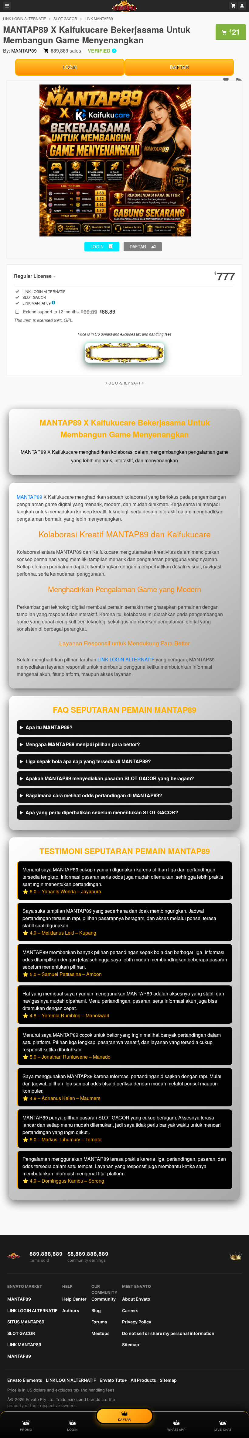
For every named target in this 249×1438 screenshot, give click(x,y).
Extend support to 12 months (69, 311)
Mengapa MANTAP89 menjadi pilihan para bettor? (83, 744)
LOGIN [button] (97, 246)
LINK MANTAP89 (99, 18)
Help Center (74, 1299)
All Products (143, 1380)
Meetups (100, 1333)
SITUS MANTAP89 (25, 1321)
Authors (70, 1310)
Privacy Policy (136, 1321)
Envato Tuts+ (113, 1380)
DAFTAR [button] (138, 246)
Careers (130, 1310)
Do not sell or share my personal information (168, 1333)
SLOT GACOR (65, 18)
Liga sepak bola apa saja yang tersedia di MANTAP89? (88, 761)
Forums (99, 1321)
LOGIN (70, 67)
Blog (96, 1310)
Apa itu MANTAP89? (49, 727)
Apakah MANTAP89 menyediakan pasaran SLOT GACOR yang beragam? (110, 778)
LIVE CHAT (223, 1429)
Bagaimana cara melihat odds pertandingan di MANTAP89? (94, 795)
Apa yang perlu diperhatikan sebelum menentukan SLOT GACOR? (102, 812)
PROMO (26, 1429)
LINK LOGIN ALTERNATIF (24, 18)
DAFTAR (179, 67)
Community (103, 1299)
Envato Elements (24, 1380)
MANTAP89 (24, 50)
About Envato (136, 1299)
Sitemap (130, 1344)
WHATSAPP (176, 1429)
